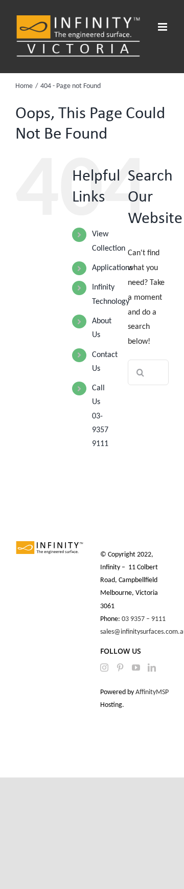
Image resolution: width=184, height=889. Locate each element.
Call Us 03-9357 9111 (100, 416)
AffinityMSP (152, 692)
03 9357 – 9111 (144, 619)
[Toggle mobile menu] (163, 26)
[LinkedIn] (152, 667)
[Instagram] (104, 667)
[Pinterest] (120, 667)
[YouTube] (136, 667)
